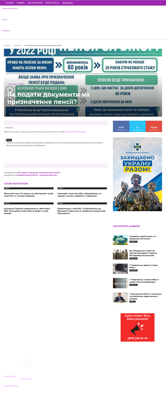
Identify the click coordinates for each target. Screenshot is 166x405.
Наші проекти (52, 3)
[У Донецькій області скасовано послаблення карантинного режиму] (120, 297)
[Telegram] (152, 3)
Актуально (17, 45)
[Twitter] (156, 3)
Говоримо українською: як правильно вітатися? (142, 237)
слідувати (137, 121)
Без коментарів (35, 3)
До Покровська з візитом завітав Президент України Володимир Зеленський (143, 253)
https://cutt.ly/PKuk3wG (76, 132)
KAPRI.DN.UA (9, 376)
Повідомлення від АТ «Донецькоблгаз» (37, 175)
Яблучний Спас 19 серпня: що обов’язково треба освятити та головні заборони (28, 194)
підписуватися (154, 121)
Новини (20, 3)
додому (7, 45)
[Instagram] (149, 3)
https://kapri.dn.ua (11, 386)
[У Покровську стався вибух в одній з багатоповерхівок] (120, 283)
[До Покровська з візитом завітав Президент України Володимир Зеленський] (120, 254)
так (121, 121)
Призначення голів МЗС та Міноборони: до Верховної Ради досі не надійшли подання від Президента (81, 211)
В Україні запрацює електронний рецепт (39, 173)
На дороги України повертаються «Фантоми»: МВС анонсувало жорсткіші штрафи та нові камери (27, 211)
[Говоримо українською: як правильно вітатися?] (120, 240)
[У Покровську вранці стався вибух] (120, 269)
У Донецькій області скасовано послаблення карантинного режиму (145, 296)
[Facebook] (145, 3)
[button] (159, 3)
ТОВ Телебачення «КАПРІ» (69, 373)
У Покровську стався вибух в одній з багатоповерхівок (144, 281)
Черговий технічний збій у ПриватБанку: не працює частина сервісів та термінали (79, 194)
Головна (10, 3)
